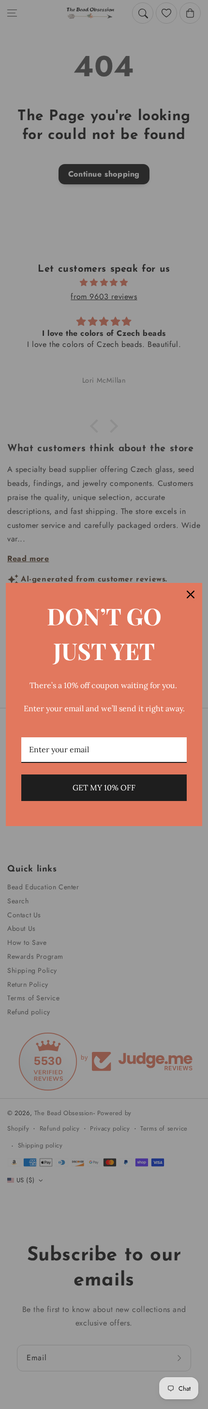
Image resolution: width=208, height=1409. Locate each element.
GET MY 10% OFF (104, 787)
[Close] (190, 594)
